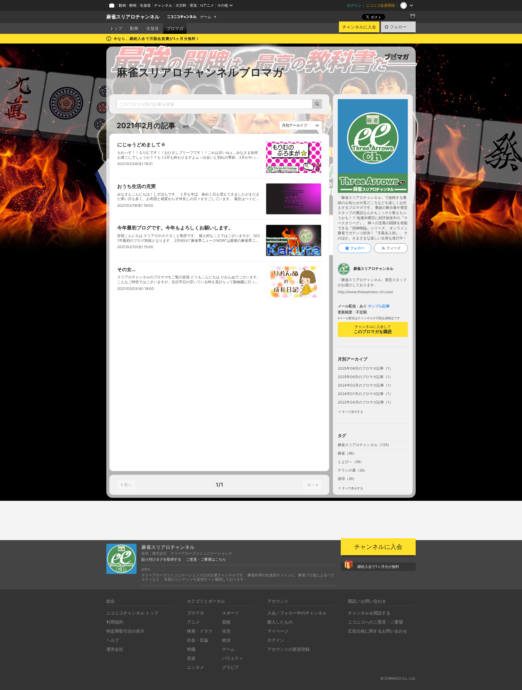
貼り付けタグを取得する (161, 559)
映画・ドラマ (199, 630)
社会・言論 (197, 640)
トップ (116, 28)
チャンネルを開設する (369, 612)
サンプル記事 (379, 306)
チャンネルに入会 (359, 26)
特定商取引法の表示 (125, 630)
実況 (193, 5)
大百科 (181, 5)
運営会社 (114, 649)
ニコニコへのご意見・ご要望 (375, 621)
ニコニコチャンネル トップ (132, 612)
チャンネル (163, 5)
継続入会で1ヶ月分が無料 (378, 566)
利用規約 (114, 621)
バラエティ (232, 658)
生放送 (145, 5)
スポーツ (230, 612)
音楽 (191, 658)
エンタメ (195, 667)
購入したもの (280, 621)
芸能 (226, 621)
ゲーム (205, 17)
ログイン (354, 5)
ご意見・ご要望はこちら (206, 559)
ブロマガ (174, 28)
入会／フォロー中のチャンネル (297, 612)
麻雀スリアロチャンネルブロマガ (200, 72)
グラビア (230, 667)
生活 (226, 630)
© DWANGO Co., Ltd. (398, 678)
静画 (133, 5)
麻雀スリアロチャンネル (133, 16)
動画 (122, 5)
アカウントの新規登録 (288, 649)
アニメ (193, 621)
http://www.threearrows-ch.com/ (365, 292)
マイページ (277, 630)
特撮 (191, 649)
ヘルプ (112, 640)
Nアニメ (207, 5)
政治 (226, 640)
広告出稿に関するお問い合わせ (377, 630)
